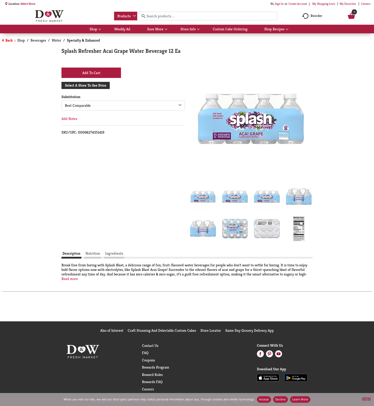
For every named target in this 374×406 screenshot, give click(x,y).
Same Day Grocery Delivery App (249, 330)
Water (56, 40)
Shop (21, 40)
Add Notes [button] (69, 118)
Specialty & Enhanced (83, 40)
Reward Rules (152, 374)
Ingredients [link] (114, 253)
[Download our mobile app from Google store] (296, 377)
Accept (264, 399)
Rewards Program (155, 367)
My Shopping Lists (323, 4)
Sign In (279, 4)
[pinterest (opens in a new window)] (269, 355)
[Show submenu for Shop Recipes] (287, 29)
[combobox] (125, 16)
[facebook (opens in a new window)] (260, 355)
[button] (203, 196)
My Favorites (348, 4)
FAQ (145, 352)
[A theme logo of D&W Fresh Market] (49, 16)
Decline (280, 399)
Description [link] (71, 253)
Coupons (148, 360)
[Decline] (366, 399)
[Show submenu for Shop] (99, 29)
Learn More (300, 399)
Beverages (38, 40)
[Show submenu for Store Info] (198, 29)
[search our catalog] (142, 16)
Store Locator (210, 330)
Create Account (298, 4)
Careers (366, 4)
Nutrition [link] (92, 253)
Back (9, 40)
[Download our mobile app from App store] (268, 377)
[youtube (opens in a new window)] (278, 355)
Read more (69, 279)
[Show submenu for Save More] (166, 29)
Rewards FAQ (152, 381)
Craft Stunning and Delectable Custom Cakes (162, 330)
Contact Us (150, 345)
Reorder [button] (316, 15)
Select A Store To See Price (85, 85)
